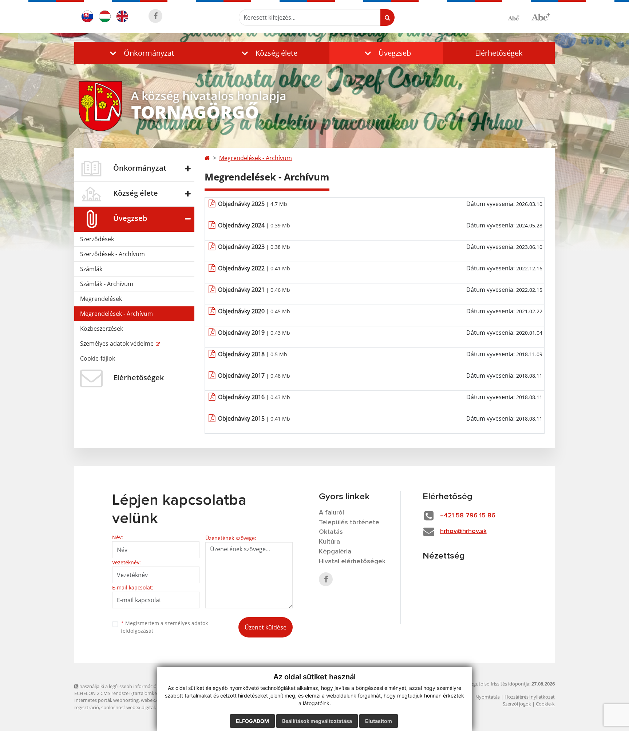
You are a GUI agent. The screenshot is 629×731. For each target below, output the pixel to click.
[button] (140, 53)
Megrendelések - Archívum (116, 314)
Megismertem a (164, 627)
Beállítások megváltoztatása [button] (317, 721)
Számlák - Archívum (106, 284)
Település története (349, 522)
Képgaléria (335, 551)
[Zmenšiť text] (516, 17)
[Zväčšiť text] (540, 16)
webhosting (126, 700)
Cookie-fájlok (97, 358)
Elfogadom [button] (252, 721)
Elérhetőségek (499, 53)
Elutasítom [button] (378, 721)
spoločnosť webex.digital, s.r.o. (134, 707)
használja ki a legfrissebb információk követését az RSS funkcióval (149, 686)
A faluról (331, 512)
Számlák (91, 269)
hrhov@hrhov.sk (463, 531)
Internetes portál (92, 700)
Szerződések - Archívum (112, 254)
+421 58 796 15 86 (467, 515)
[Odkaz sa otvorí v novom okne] (155, 16)
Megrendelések (101, 299)
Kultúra (329, 542)
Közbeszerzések (101, 329)
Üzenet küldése (265, 627)
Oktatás (331, 532)
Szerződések (97, 239)
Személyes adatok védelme (117, 343)
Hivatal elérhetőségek (352, 561)
